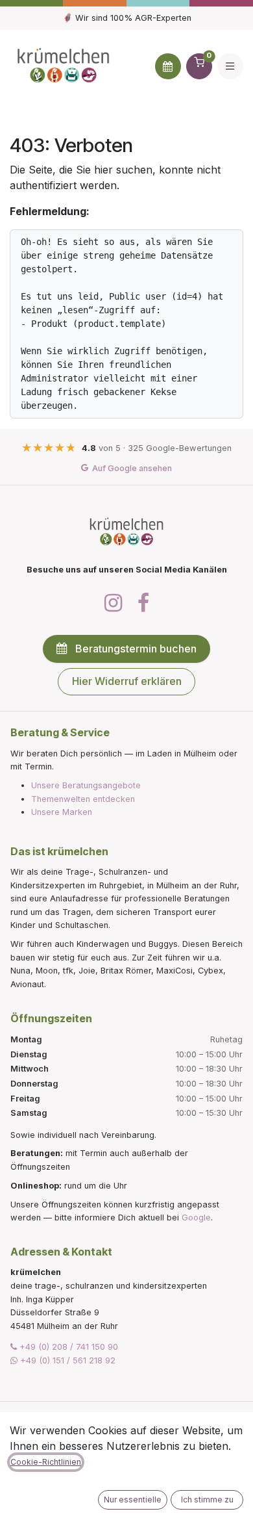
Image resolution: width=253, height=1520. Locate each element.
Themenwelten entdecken (83, 799)
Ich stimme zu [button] (207, 1499)
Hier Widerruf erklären (127, 681)
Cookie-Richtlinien (45, 1462)
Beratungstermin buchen (136, 648)
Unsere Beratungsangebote (86, 785)
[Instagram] (113, 603)
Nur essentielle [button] (133, 1499)
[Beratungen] (168, 66)
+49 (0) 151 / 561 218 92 (66, 1360)
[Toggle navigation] (230, 66)
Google (196, 1217)
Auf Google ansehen (132, 468)
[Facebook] (143, 603)
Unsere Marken (61, 812)
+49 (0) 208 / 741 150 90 (67, 1347)
